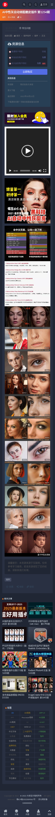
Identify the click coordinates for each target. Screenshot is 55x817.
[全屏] (44, 170)
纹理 (27, 774)
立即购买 (27, 72)
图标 (27, 746)
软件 (42, 778)
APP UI (42, 713)
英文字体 (27, 778)
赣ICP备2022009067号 (25, 799)
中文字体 (12, 732)
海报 (20, 587)
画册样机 (27, 769)
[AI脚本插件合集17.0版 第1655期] (14, 659)
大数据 (12, 750)
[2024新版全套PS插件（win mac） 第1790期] (40, 610)
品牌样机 (12, 746)
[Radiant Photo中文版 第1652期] (40, 659)
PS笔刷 (12, 722)
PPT (12, 717)
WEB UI (27, 727)
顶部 (49, 814)
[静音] (39, 170)
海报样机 (42, 760)
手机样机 (12, 755)
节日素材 (12, 778)
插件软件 (27, 36)
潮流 (27, 764)
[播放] (10, 170)
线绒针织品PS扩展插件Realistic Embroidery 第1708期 (39, 648)
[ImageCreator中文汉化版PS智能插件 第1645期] (40, 684)
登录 (45, 4)
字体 (27, 750)
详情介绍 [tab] (12, 28)
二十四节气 (27, 732)
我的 (38, 814)
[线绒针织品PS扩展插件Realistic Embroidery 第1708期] (40, 635)
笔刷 (12, 774)
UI (27, 722)
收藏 (10, 587)
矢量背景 (42, 769)
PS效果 (42, 717)
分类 (16, 814)
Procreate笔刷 (27, 717)
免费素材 (27, 736)
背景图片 (42, 774)
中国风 (42, 727)
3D (12, 713)
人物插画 (42, 732)
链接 (31, 587)
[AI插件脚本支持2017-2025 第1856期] (14, 610)
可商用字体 (27, 741)
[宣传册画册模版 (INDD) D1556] (14, 684)
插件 (4, 17)
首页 (18, 36)
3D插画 (27, 713)
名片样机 (42, 741)
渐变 (12, 764)
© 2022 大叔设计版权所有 (31, 796)
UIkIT (12, 727)
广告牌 (42, 750)
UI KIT (42, 722)
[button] (27, 151)
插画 (42, 755)
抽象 (27, 755)
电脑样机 (42, 764)
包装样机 (12, 741)
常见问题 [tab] (26, 28)
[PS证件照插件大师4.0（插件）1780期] (14, 635)
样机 (12, 760)
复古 (42, 746)
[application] (27, 151)
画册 (12, 769)
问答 (27, 814)
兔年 (42, 736)
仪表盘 (12, 736)
